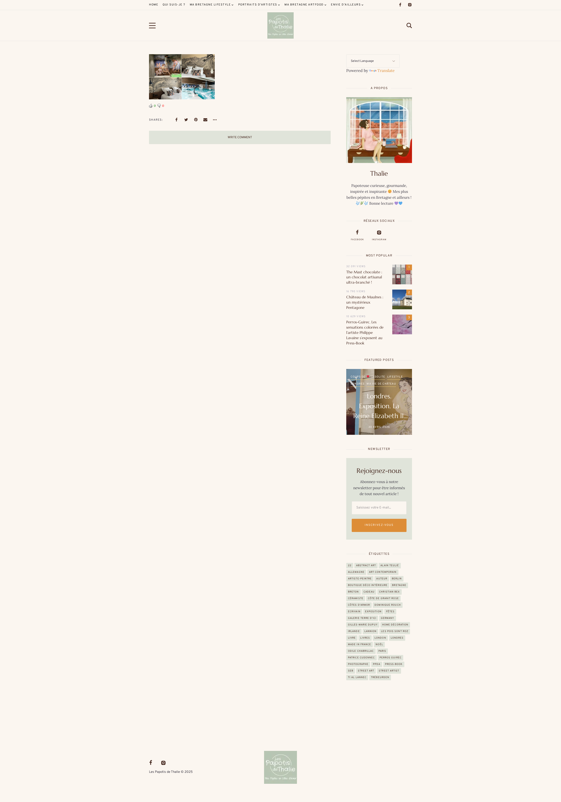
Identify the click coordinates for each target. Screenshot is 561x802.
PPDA (376, 664)
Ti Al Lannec (357, 677)
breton (353, 591)
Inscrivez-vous (379, 525)
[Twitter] (186, 120)
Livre (352, 637)
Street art (366, 670)
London (380, 637)
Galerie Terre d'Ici (362, 618)
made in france (359, 644)
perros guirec (390, 657)
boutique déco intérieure (367, 585)
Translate (386, 70)
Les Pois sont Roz (394, 631)
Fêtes (390, 611)
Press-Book (394, 664)
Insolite (378, 377)
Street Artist (389, 670)
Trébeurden (380, 677)
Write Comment (240, 137)
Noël (379, 644)
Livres (365, 637)
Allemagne (356, 572)
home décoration (395, 624)
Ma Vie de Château (381, 384)
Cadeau (369, 591)
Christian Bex (389, 591)
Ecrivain (354, 611)
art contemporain (383, 572)
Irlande (354, 631)
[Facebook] (400, 5)
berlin (397, 578)
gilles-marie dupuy (363, 624)
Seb (350, 670)
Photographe (358, 664)
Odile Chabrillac (361, 651)
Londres (357, 384)
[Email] (205, 120)
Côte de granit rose (383, 598)
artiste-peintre (360, 578)
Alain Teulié (389, 565)
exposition (373, 611)
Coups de (358, 377)
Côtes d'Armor (359, 605)
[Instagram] (410, 5)
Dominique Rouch (388, 605)
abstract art (366, 565)
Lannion (370, 631)
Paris (382, 651)
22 (350, 565)
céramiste (355, 598)
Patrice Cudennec (361, 657)
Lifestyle (395, 377)
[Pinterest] (196, 120)
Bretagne (399, 585)
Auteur (381, 578)
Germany (387, 618)
